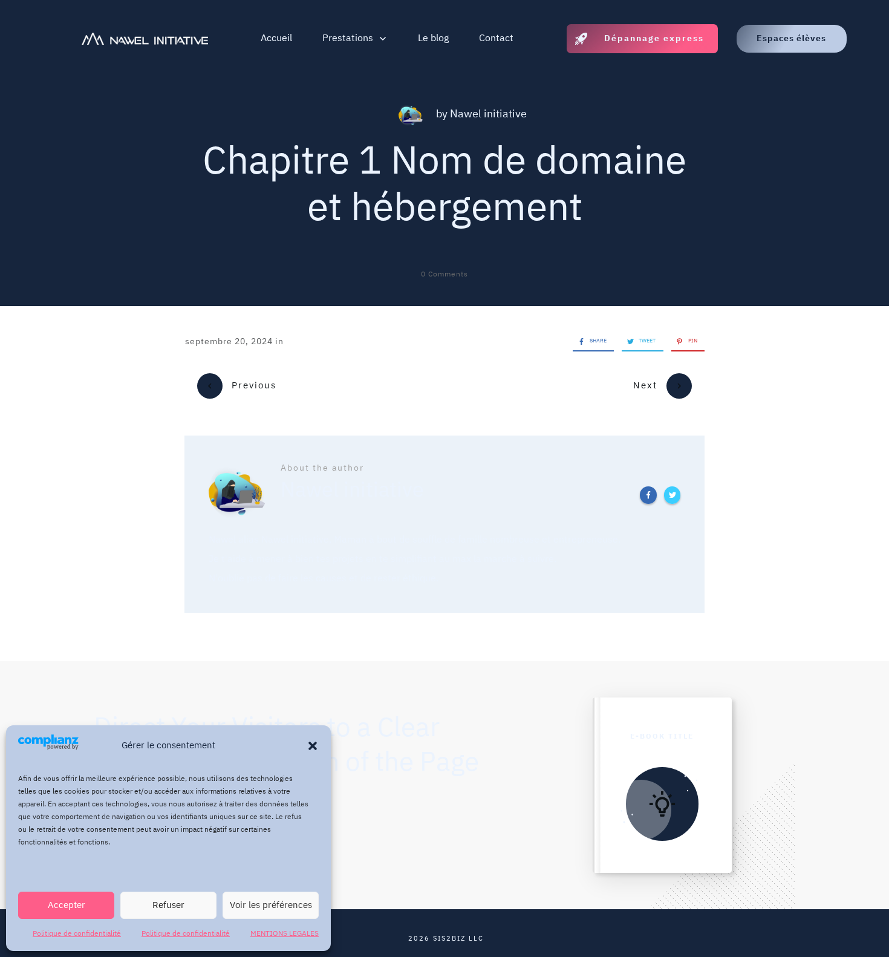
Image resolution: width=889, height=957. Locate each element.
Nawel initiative (488, 114)
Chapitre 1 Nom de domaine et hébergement (444, 186)
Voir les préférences (271, 905)
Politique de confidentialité (77, 933)
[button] (313, 746)
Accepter (66, 905)
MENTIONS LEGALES (284, 933)
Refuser (168, 905)
